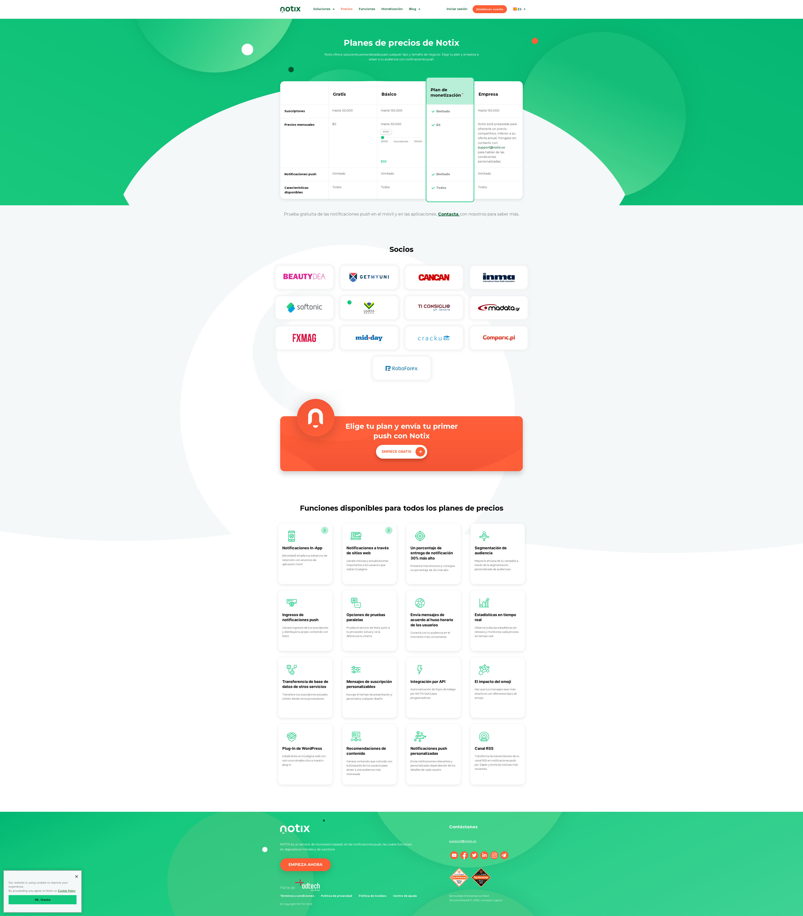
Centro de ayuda (405, 895)
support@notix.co (491, 147)
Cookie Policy (66, 890)
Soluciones (321, 9)
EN (522, 28)
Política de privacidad (336, 895)
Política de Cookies (372, 895)
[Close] (76, 876)
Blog (412, 9)
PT (522, 24)
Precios (347, 9)
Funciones (367, 9)
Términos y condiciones (297, 895)
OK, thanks (43, 899)
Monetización (392, 9)
